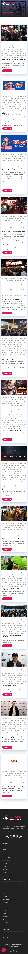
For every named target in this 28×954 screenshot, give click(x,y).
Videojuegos (6, 922)
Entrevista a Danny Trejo (9, 685)
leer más (6, 70)
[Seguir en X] (11, 836)
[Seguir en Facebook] (7, 836)
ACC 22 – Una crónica (8, 360)
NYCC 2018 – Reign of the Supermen (12, 430)
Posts (4, 852)
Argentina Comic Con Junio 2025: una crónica (12, 112)
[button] (3, 950)
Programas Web (7, 857)
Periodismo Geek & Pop (9, 863)
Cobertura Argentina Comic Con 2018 (12, 786)
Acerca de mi (6, 869)
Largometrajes (6, 860)
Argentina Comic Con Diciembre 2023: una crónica (13, 232)
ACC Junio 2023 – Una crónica (10, 299)
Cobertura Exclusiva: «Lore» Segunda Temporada (12, 489)
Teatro (4, 919)
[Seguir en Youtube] (17, 836)
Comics (4, 893)
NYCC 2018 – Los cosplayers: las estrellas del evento (13, 539)
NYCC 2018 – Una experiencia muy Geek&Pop (11, 636)
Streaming (5, 916)
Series (4, 913)
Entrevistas (5, 902)
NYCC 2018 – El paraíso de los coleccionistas (10, 589)
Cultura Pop (6, 896)
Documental (6, 899)
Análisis (5, 885)
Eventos (5, 905)
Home (4, 849)
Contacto (5, 872)
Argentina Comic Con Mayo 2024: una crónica (12, 170)
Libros (4, 855)
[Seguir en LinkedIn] (20, 836)
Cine (4, 890)
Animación (5, 887)
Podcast (5, 908)
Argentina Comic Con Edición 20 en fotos (13, 59)
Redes (4, 866)
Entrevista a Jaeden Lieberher (10, 738)
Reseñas (5, 910)
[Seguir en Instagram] (14, 836)
